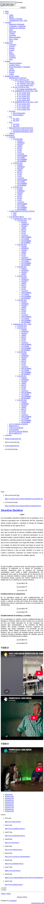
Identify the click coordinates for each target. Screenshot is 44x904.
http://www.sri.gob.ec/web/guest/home (17, 856)
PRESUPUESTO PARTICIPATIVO (21, 128)
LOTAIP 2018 (22, 400)
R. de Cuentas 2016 (23, 106)
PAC (10, 117)
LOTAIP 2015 (22, 328)
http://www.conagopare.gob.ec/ (15, 835)
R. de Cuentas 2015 (23, 104)
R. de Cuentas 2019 (23, 93)
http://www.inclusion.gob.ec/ (14, 863)
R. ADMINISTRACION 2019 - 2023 (25, 91)
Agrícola (12, 46)
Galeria (11, 74)
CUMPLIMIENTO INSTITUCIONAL (22, 211)
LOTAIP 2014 (22, 326)
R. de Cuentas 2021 (23, 96)
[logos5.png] (9, 798)
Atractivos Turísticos (12, 510)
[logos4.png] (9, 804)
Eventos (11, 72)
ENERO (20, 141)
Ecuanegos (12, 900)
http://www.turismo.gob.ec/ (14, 849)
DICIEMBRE (21, 161)
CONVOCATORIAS (16, 428)
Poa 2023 (16, 126)
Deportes (12, 70)
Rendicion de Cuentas (12, 76)
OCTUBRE (21, 157)
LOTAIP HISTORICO (16, 217)
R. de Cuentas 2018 (23, 109)
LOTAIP (12, 137)
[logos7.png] (9, 807)
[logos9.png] (9, 805)
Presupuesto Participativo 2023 (23, 131)
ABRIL (19, 146)
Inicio (7, 11)
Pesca (11, 52)
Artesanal (12, 56)
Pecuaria (12, 48)
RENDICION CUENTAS (17, 78)
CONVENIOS (14, 430)
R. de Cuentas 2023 (23, 100)
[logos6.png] (9, 809)
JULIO (19, 152)
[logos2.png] (9, 802)
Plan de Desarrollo (19, 113)
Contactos (8, 435)
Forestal (11, 50)
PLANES (12, 111)
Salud (11, 30)
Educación (12, 31)
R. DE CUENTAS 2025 (21, 80)
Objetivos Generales (15, 19)
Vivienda (12, 33)
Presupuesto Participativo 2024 (23, 130)
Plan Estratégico (18, 115)
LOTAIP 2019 (22, 220)
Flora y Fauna (13, 39)
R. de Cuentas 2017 (23, 107)
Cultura (11, 69)
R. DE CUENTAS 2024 (21, 87)
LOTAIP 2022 (22, 276)
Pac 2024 (16, 119)
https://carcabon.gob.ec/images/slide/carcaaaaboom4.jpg (23, 506)
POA (10, 122)
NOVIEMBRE (22, 159)
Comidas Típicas (14, 65)
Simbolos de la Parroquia (17, 28)
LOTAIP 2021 (22, 267)
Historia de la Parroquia (16, 24)
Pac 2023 (16, 120)
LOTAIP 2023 (22, 300)
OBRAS (12, 133)
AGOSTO (20, 154)
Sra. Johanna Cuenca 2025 (25, 83)
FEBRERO (21, 143)
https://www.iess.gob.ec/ (13, 870)
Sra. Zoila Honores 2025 (25, 85)
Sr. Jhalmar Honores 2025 (25, 81)
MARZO (20, 144)
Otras (10, 59)
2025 (14, 215)
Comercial (12, 57)
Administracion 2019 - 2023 (18, 20)
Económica (12, 44)
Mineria (11, 54)
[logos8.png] (9, 800)
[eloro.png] (9, 794)
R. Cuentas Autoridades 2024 (26, 89)
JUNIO (19, 150)
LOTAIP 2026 (18, 139)
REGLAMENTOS (15, 433)
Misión (11, 17)
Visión (11, 15)
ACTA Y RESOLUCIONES (18, 424)
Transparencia (9, 135)
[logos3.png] (9, 811)
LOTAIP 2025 (18, 163)
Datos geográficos (15, 37)
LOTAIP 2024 (18, 187)
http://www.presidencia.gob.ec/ (15, 828)
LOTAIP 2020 (22, 244)
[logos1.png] (9, 796)
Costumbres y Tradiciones (17, 26)
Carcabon (8, 22)
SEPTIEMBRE (22, 156)
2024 (14, 213)
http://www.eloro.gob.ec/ (13, 821)
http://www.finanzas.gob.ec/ (14, 884)
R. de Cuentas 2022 (23, 98)
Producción (8, 43)
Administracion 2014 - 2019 (22, 324)
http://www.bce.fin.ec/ (12, 842)
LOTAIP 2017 (22, 376)
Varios (11, 41)
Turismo (7, 61)
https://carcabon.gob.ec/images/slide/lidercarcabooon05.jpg (24, 499)
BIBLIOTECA (14, 426)
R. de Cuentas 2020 (23, 94)
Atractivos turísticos (15, 63)
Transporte (12, 35)
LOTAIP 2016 (22, 352)
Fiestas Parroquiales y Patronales (19, 67)
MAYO (19, 148)
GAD (7, 13)
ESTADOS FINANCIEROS (18, 431)
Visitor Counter (6, 893)
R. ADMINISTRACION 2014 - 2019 (25, 102)
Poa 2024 (16, 124)
